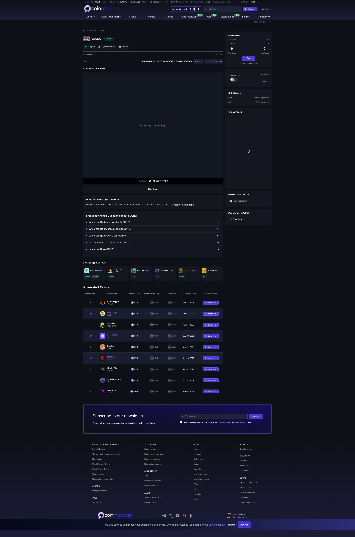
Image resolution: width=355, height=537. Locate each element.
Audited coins (150, 502)
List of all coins (98, 449)
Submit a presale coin (153, 454)
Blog (244, 17)
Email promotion (151, 486)
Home (85, 31)
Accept (244, 525)
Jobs (209, 16)
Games (169, 17)
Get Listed (248, 9)
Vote (248, 58)
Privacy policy (246, 487)
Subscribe (255, 416)
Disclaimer (244, 497)
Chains (132, 17)
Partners (244, 461)
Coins (89, 17)
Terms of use (224, 422)
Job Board (96, 502)
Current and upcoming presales (106, 454)
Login (261, 9)
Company (262, 17)
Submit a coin (98, 474)
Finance (197, 454)
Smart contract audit (153, 497)
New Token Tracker (111, 17)
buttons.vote (210, 302)
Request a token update (102, 479)
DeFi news (198, 459)
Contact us (244, 471)
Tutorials (197, 494)
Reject (231, 525)
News (196, 449)
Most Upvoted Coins (101, 464)
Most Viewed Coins (100, 469)
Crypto (197, 499)
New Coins (97, 459)
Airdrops (151, 17)
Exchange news (201, 474)
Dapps (196, 464)
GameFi (197, 469)
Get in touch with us (240, 517)
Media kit (244, 466)
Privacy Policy (240, 422)
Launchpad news (201, 479)
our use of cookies (214, 524)
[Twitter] (190, 9)
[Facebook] (198, 9)
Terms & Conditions (248, 482)
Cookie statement (247, 492)
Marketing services (152, 481)
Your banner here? (262, 22)
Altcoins (197, 484)
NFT (196, 489)
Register (268, 9)
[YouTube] (177, 516)
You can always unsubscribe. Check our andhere (216, 422)
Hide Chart (153, 189)
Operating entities (248, 502)
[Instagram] (194, 9)
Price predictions (99, 491)
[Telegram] (164, 516)
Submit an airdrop (152, 459)
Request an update (152, 464)
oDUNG (102, 31)
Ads (146, 476)
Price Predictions (189, 16)
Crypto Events (227, 16)
